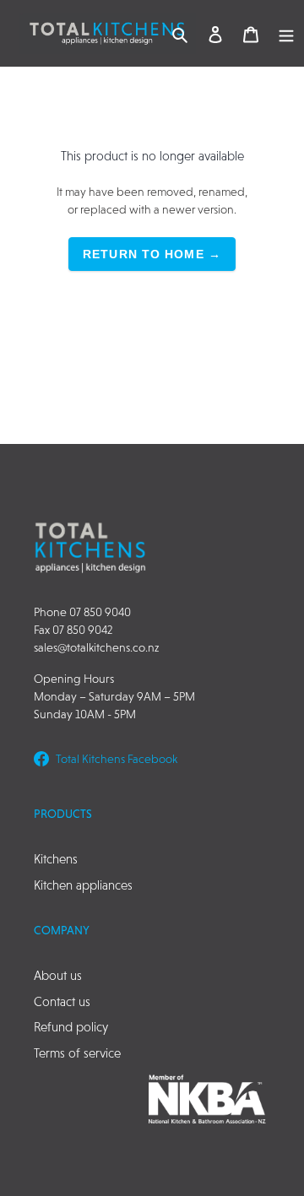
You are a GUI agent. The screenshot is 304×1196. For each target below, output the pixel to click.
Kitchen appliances (83, 885)
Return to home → (152, 254)
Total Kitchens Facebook (116, 759)
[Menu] (286, 33)
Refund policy (71, 1027)
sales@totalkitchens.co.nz (96, 647)
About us (58, 975)
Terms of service (77, 1053)
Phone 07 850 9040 (82, 612)
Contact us (62, 1001)
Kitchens (56, 859)
